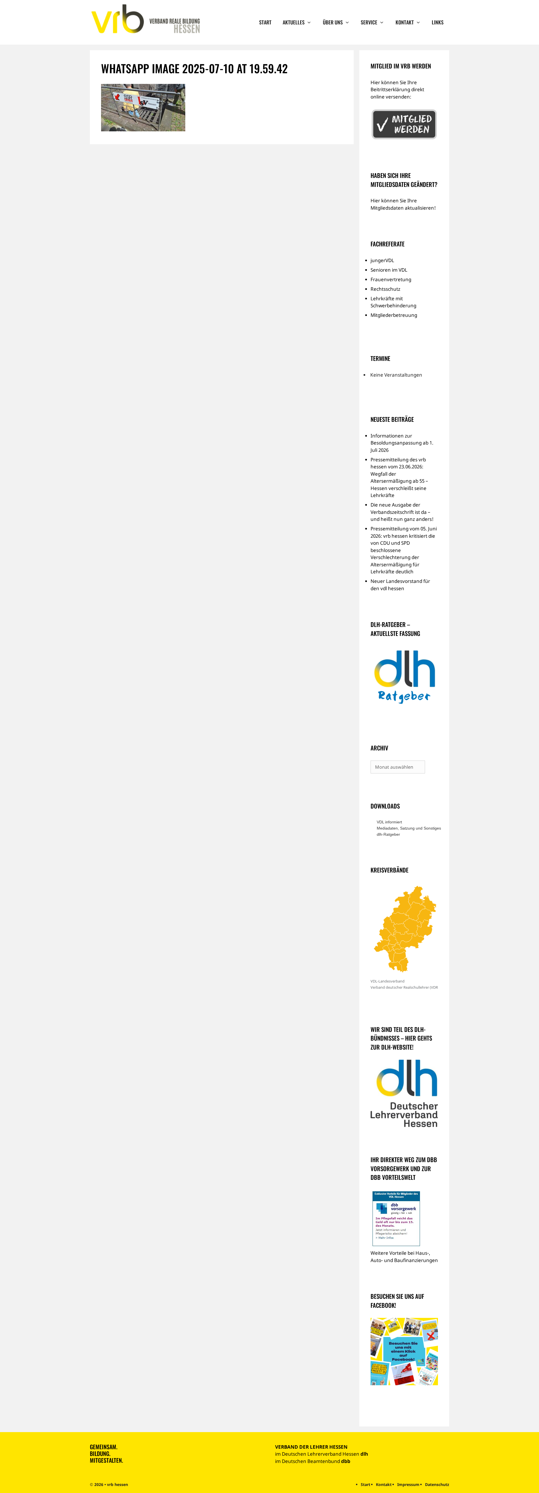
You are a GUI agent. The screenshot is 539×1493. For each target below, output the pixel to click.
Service (369, 22)
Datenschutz (437, 1484)
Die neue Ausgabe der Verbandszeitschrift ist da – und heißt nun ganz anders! (402, 512)
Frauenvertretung (391, 279)
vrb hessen (117, 1484)
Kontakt (405, 22)
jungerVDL (382, 260)
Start (265, 22)
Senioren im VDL (389, 270)
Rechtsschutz (385, 289)
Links (438, 22)
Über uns (333, 22)
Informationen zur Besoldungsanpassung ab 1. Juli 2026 (402, 442)
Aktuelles (294, 22)
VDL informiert (389, 822)
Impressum (408, 1484)
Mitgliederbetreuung (394, 315)
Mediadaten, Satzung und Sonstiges (407, 828)
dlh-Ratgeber (388, 834)
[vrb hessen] (145, 19)
